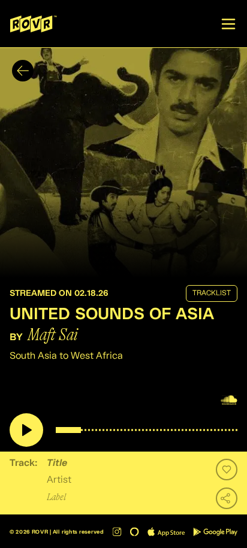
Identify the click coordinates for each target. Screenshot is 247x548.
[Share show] (226, 498)
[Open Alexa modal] (134, 531)
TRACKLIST (211, 293)
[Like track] (226, 469)
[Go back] (23, 70)
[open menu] (228, 24)
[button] (123, 163)
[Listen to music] (26, 430)
